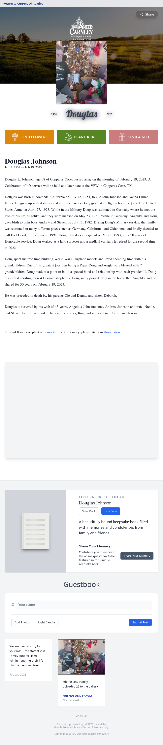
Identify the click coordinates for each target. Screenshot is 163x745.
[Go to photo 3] (73, 670)
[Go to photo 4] (75, 670)
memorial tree (53, 332)
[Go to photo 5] (78, 670)
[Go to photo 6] (80, 670)
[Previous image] (61, 656)
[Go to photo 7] (82, 670)
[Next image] (101, 656)
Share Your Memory (137, 556)
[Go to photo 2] (70, 670)
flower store (112, 332)
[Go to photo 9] (87, 670)
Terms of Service (92, 727)
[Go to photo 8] (85, 670)
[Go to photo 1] (68, 671)
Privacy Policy (70, 727)
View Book (89, 511)
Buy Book (111, 511)
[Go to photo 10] (89, 670)
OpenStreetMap (86, 733)
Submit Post (140, 622)
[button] (81, 657)
